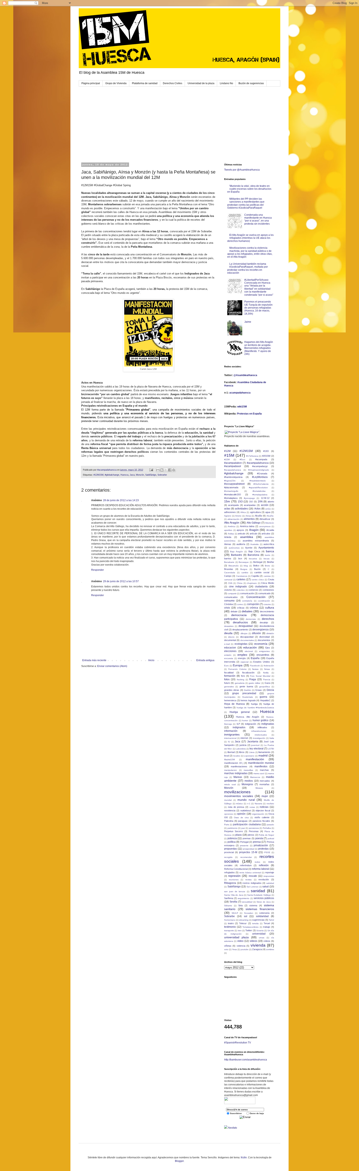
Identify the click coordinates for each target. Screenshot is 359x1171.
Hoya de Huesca (234, 703)
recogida (228, 857)
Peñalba (267, 828)
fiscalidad (229, 672)
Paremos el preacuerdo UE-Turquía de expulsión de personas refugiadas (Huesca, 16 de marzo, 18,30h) (258, 307)
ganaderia (240, 683)
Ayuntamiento (266, 547)
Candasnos (241, 576)
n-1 (248, 803)
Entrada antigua (205, 660)
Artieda (227, 537)
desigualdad (246, 626)
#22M (227, 459)
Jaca (132, 475)
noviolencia (229, 810)
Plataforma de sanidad (144, 83)
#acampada (261, 459)
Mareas (238, 777)
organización (258, 814)
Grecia (270, 690)
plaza (238, 834)
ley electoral (256, 748)
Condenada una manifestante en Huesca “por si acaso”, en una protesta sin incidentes (258, 219)
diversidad (264, 637)
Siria (240, 905)
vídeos (266, 941)
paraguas (243, 821)
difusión (256, 633)
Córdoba (228, 604)
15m (227, 501)
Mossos (259, 788)
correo (240, 604)
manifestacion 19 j (233, 763)
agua (267, 512)
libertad (231, 752)
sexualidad (247, 902)
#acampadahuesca (258, 462)
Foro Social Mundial (260, 676)
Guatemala (247, 697)
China (239, 583)
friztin (244, 1157)
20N (260, 501)
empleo (242, 654)
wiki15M (242, 406)
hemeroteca (230, 700)
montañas (264, 784)
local (226, 755)
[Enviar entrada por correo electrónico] (151, 470)
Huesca (124, 475)
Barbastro (236, 555)
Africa (243, 512)
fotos (227, 679)
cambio (244, 572)
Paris (226, 824)
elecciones (230, 651)
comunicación (247, 593)
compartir (232, 593)
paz (243, 828)
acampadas (250, 505)
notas (252, 807)
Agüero (227, 516)
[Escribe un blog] (162, 470)
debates (247, 611)
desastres (229, 626)
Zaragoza (257, 949)
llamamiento (264, 752)
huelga (254, 704)
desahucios (240, 622)
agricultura (255, 512)
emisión (227, 655)
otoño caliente (261, 817)
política (231, 841)
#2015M (266, 456)
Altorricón (269, 523)
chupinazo (252, 583)
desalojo (264, 622)
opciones (228, 814)
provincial (229, 852)
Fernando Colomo (237, 669)
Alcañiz (258, 515)
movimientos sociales (238, 796)
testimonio (230, 926)
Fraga (252, 679)
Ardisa (231, 534)
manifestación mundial (261, 762)
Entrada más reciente (94, 660)
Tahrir (271, 920)
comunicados (231, 597)
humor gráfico (261, 720)
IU (229, 741)
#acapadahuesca (232, 470)
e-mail (227, 644)
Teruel (267, 923)
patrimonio (232, 828)
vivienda (258, 945)
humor (245, 720)
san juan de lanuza (234, 891)
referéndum (246, 865)
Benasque (244, 562)
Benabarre (229, 562)
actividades (241, 508)
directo (231, 637)
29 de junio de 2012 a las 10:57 (121, 581)
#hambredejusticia (233, 477)
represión (234, 875)
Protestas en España (249, 413)
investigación (259, 738)
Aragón (254, 529)
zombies (270, 949)
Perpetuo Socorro (233, 831)
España (255, 658)
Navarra (258, 803)
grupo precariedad (244, 693)
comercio (253, 590)
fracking (240, 679)
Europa (237, 665)
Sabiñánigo (150, 475)
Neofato (232, 1127)
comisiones (268, 590)
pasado (270, 824)
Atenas (227, 544)
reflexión (264, 865)
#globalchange (112, 475)
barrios (227, 558)
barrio (267, 555)
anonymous (264, 526)
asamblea (246, 537)
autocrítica (268, 544)
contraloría (247, 601)
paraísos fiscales (261, 821)
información (230, 730)
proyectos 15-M (248, 852)
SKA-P (235, 913)
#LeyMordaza (260, 477)
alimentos (249, 519)
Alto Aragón (231, 522)
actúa (268, 509)
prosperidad (248, 849)
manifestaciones (239, 766)
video (240, 941)
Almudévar (264, 519)
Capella (255, 576)
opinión (241, 813)
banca (270, 551)
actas (227, 508)
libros (242, 752)
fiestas (255, 669)
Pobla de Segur (266, 835)
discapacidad (246, 637)
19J (251, 501)
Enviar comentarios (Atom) (112, 666)
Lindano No (226, 83)
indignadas (267, 723)
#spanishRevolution (258, 487)
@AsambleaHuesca (245, 375)
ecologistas (241, 643)
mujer (265, 796)
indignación (250, 724)
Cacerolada (229, 572)
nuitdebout (245, 810)
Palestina (228, 821)
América (231, 526)
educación (250, 647)
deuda (228, 633)
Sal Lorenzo (252, 887)
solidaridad (262, 916)
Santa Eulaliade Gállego (259, 895)
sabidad (270, 883)
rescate (253, 876)
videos (253, 941)
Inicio (151, 660)
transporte (229, 930)
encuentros (263, 654)
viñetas (227, 946)
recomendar (246, 857)
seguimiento (243, 898)
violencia (241, 946)
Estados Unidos (261, 662)
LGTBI (271, 749)
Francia (266, 679)
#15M (229, 455)
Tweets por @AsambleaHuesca (242, 169)
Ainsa (248, 516)
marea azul (258, 773)
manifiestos (260, 766)
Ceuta (271, 579)
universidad (259, 933)
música (239, 803)
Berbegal (257, 562)
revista (248, 879)
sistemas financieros (260, 909)
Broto (267, 566)
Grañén (247, 690)
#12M (227, 451)
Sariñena (228, 898)
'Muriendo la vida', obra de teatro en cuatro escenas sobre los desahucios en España (249, 189)
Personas (254, 831)
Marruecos (255, 777)
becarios (253, 558)
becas (266, 558)
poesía (259, 838)
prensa (257, 841)
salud (265, 886)
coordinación (264, 601)
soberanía (264, 913)
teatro (231, 923)
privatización (261, 845)
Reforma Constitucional (236, 869)
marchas (264, 770)
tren (240, 930)
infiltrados (262, 727)
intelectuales (261, 735)
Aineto (238, 516)
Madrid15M (229, 759)
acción (264, 505)
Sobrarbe (162, 475)
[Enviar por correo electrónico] (158, 470)
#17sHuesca (252, 456)
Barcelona (253, 555)
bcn (240, 558)
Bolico (256, 565)
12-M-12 (265, 498)
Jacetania (252, 741)
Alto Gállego (254, 522)
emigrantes (264, 651)
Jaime (247, 321)
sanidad (258, 891)
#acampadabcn (233, 462)
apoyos (240, 530)
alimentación (233, 519)
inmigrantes (232, 734)
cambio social (261, 572)
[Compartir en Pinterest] (174, 470)
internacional (230, 738)
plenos (251, 835)
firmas (267, 669)
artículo (253, 533)
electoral (249, 651)
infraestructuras (258, 731)
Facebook (255, 665)
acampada (233, 505)
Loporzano (249, 756)
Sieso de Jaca (264, 902)
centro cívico (258, 579)
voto (226, 949)
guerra (263, 696)
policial (271, 838)
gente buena (246, 686)
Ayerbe (248, 547)
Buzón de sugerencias (251, 83)
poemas (247, 838)
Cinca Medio (267, 583)
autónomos (234, 548)
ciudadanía (261, 586)
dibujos (244, 633)
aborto (271, 501)
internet (244, 738)
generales (229, 686)
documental (230, 640)
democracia (239, 615)
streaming (243, 920)
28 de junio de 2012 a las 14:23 (121, 500)
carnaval (228, 579)
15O (240, 501)
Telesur (243, 923)
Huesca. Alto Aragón (247, 717)
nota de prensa (236, 807)
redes (257, 862)
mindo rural (230, 784)
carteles (240, 579)
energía (242, 658)
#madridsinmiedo (258, 481)
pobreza (232, 838)
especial (244, 662)
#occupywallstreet (234, 483)
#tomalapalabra (259, 494)
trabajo (266, 927)
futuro (227, 683)
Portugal (244, 842)
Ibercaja (228, 724)
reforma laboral (260, 868)
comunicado (264, 593)
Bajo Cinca (254, 551)
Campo (227, 576)
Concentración (256, 597)
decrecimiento (267, 611)
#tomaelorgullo (231, 491)
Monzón (140, 475)
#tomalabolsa (259, 491)
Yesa (234, 949)
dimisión (270, 633)
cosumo (267, 604)
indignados (239, 727)
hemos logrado (248, 700)
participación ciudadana (247, 824)
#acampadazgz (260, 466)
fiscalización (248, 672)
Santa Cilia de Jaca (233, 895)
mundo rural (245, 799)
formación (229, 675)
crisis (227, 607)
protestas (263, 848)
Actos (257, 508)
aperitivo (228, 530)
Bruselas (228, 569)
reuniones (234, 879)
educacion (230, 647)
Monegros (247, 784)
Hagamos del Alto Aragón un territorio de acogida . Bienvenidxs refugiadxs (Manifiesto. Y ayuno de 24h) (258, 348)
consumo (229, 600)
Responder (97, 569)
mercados (265, 781)
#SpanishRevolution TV (237, 1042)
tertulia (255, 923)
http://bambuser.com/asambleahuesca (245, 1059)
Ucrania (260, 930)
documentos (264, 640)
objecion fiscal (263, 810)
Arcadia (270, 530)
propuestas (230, 848)
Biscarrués (234, 566)
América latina (247, 526)
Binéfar (270, 562)
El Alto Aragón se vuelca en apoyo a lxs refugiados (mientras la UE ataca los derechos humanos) (250, 238)
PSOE (267, 852)
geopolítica (264, 686)
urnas (261, 937)
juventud (255, 745)
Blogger (179, 1161)
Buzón (257, 569)
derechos (268, 618)
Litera (251, 752)
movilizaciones (237, 792)
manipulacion (230, 770)
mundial (228, 800)
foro (243, 676)
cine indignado (238, 586)
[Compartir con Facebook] (170, 470)
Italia (271, 738)
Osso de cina (241, 817)
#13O (266, 451)
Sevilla (233, 901)
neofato (270, 803)
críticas (241, 607)
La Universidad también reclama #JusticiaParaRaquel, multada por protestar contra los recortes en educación (247, 268)
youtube (244, 949)
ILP (238, 724)
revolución (263, 879)
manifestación (255, 759)
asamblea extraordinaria (256, 540)
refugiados (229, 872)
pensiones (254, 828)
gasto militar (254, 683)
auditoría (240, 544)
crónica (254, 607)
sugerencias (258, 920)
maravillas (248, 770)
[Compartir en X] (166, 470)
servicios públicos (264, 898)
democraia (251, 619)
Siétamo (228, 905)
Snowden (248, 913)
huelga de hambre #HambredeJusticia (255, 707)
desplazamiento (240, 629)
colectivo (240, 590)
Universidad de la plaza (201, 83)
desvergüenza (260, 629)
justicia (243, 745)
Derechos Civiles (172, 83)
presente (244, 845)
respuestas (268, 876)
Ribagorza (230, 883)
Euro (226, 665)
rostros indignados (252, 883)
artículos (266, 533)
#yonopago (249, 498)
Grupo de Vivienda (116, 83)
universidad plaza (236, 937)
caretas (267, 576)
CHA (230, 583)
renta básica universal (250, 872)
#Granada (262, 473)
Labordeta (241, 749)
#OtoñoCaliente (261, 484)
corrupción (253, 604)
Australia (254, 544)
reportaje (269, 872)
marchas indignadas (235, 773)
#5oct (242, 459)
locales (236, 756)
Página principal (90, 83)
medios (249, 780)
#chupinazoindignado (258, 470)
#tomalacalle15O (232, 494)
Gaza (267, 683)
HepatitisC (265, 700)
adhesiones (230, 512)
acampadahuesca (240, 392)
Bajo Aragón (236, 551)
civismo (228, 590)
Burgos (243, 569)
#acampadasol (232, 466)
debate (234, 611)
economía (260, 643)
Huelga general (240, 712)
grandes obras (231, 690)
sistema (253, 905)
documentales (247, 640)
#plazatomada (231, 487)
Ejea (267, 647)
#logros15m (229, 481)
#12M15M (98, 475)
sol (245, 916)
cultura (269, 607)
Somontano (229, 920)
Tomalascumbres (250, 927)
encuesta (228, 658)
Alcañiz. (270, 516)
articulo (241, 533)
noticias (264, 807)
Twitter (248, 930)
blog (246, 566)
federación (269, 665)
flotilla (266, 673)
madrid (263, 755)
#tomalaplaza (230, 498)
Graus (258, 690)
